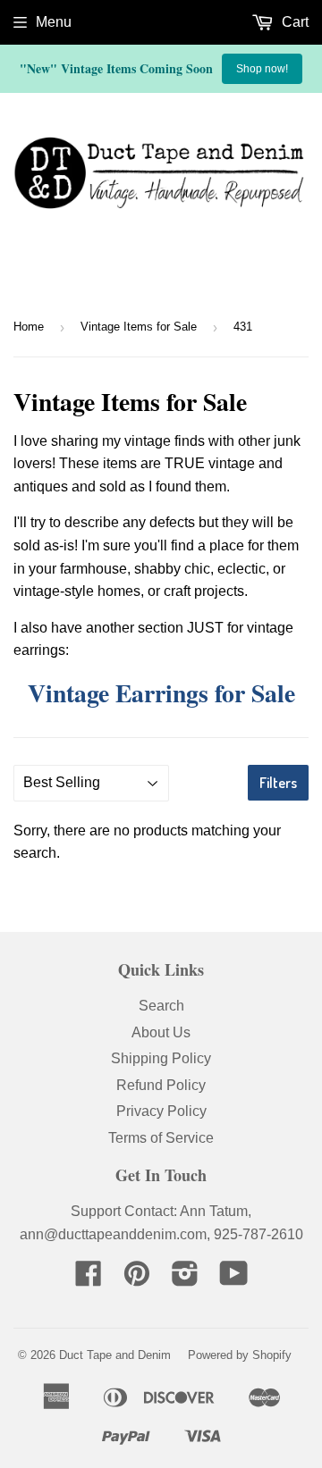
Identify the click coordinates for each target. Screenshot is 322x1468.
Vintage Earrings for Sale (161, 692)
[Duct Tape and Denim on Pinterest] (136, 1279)
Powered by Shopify (240, 1355)
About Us (161, 1032)
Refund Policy (161, 1085)
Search (161, 1005)
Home (28, 326)
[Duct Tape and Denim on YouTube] (234, 1279)
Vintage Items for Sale (138, 326)
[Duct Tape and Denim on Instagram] (185, 1279)
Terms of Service (161, 1137)
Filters (278, 783)
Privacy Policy (161, 1111)
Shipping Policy (161, 1058)
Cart (293, 21)
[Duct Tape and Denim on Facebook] (88, 1279)
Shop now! (262, 69)
